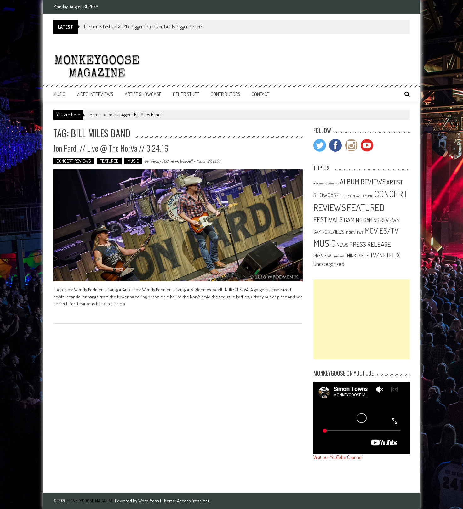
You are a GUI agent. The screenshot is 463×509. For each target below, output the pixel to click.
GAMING (353, 220)
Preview (338, 255)
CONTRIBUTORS (225, 94)
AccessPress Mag (193, 501)
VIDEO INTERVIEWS (95, 94)
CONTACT (260, 94)
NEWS (342, 245)
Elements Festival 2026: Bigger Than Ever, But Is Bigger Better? (143, 26)
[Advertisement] (361, 319)
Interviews (354, 232)
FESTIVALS (328, 219)
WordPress (149, 501)
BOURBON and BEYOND (356, 196)
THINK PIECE (357, 255)
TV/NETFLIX (385, 255)
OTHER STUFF (186, 94)
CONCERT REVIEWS (73, 161)
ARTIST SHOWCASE (143, 94)
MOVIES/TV (381, 230)
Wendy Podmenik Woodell (171, 161)
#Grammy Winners (326, 183)
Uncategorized (328, 263)
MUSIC (59, 94)
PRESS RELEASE (370, 244)
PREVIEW (322, 255)
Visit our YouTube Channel (338, 457)
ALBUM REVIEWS (363, 181)
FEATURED (109, 161)
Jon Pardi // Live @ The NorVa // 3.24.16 (110, 148)
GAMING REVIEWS (381, 220)
